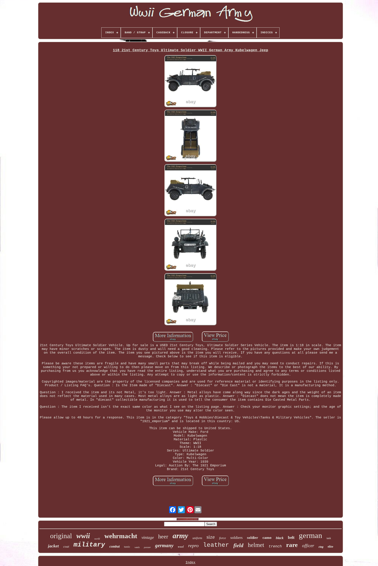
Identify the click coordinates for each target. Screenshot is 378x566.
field (238, 545)
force (222, 538)
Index (190, 562)
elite (330, 546)
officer (308, 545)
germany (164, 545)
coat (66, 546)
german (310, 535)
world (97, 538)
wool (181, 546)
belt (291, 537)
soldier (252, 538)
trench (275, 546)
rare (292, 544)
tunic (127, 546)
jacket (53, 545)
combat (114, 546)
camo (266, 537)
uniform (197, 538)
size (210, 537)
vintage (148, 537)
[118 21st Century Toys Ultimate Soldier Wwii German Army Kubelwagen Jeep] (190, 82)
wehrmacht (120, 536)
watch (137, 547)
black (280, 538)
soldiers (236, 537)
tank (329, 538)
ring (320, 546)
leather (216, 545)
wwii (83, 536)
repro (193, 545)
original (61, 536)
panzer (147, 547)
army (180, 536)
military (89, 544)
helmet (256, 545)
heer (163, 536)
